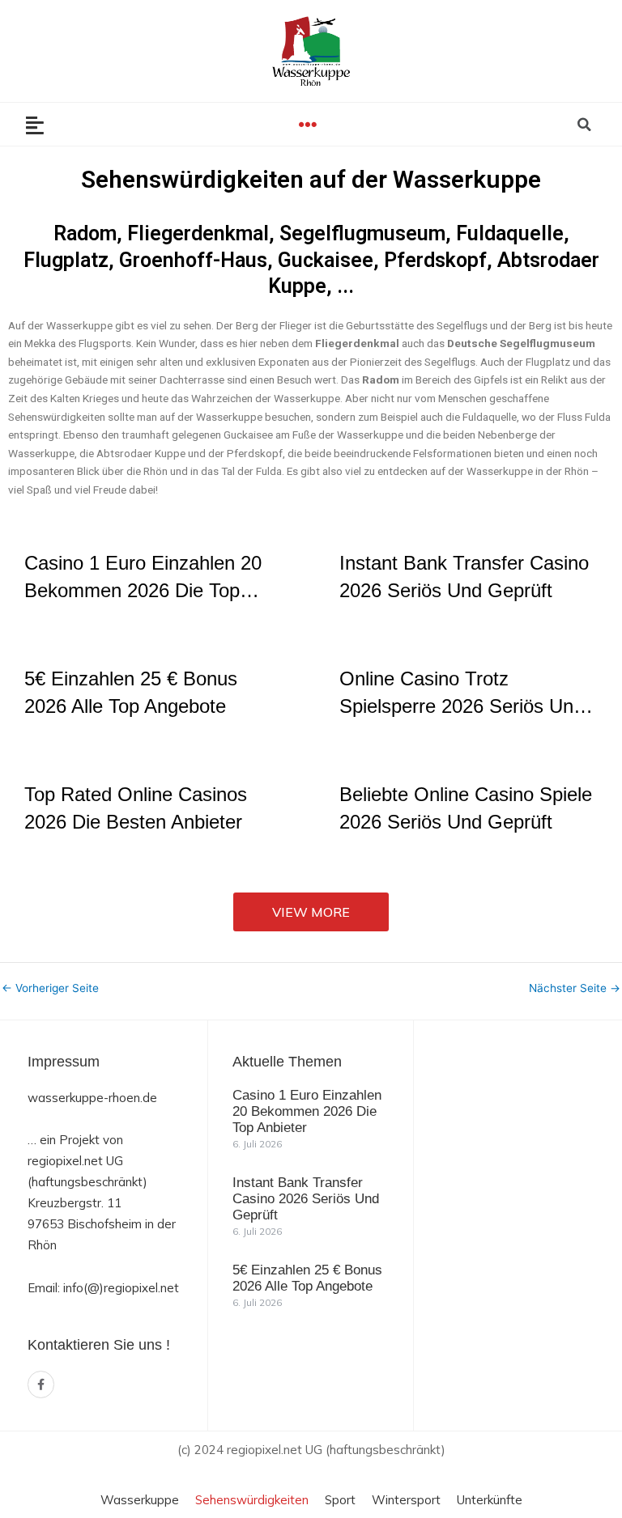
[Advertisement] (530, 1223)
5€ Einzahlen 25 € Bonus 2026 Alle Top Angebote (307, 1278)
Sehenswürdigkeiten (252, 1499)
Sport (340, 1499)
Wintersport (406, 1499)
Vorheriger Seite (50, 988)
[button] (308, 124)
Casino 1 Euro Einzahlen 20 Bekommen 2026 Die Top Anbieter (306, 1111)
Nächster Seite (574, 988)
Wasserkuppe (139, 1499)
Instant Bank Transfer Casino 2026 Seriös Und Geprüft (305, 1199)
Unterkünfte (489, 1499)
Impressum (64, 1062)
